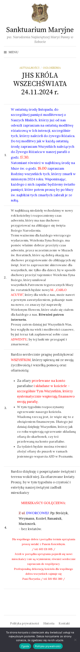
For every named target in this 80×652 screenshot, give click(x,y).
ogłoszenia (52, 67)
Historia (48, 623)
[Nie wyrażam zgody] (75, 640)
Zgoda (25, 646)
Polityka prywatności (24, 623)
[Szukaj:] (73, 52)
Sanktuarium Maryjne (40, 30)
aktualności (29, 67)
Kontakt (64, 623)
